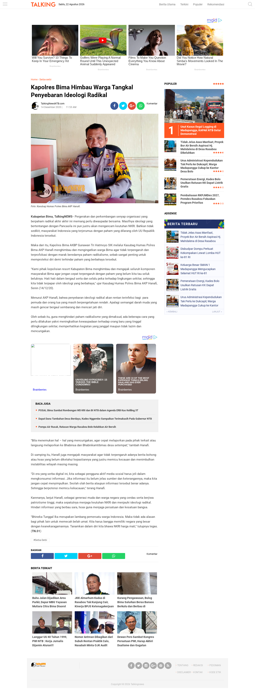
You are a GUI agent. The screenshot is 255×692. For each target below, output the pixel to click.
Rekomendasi (215, 4)
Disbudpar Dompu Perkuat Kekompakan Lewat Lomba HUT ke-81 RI (200, 253)
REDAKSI (198, 665)
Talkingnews (137, 684)
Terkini (184, 4)
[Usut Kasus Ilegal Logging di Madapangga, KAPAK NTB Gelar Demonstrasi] (194, 105)
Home (34, 79)
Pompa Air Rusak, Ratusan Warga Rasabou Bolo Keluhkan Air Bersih (77, 426)
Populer (198, 4)
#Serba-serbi (40, 540)
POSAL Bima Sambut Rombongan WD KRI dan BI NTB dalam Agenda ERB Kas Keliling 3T (88, 410)
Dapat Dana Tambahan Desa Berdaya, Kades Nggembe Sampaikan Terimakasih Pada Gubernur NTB (95, 418)
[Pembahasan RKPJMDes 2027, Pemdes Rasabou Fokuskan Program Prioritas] (170, 199)
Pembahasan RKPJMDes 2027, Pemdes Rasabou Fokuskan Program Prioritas (199, 199)
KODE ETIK (215, 672)
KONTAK (198, 672)
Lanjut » (217, 311)
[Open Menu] (5, 4)
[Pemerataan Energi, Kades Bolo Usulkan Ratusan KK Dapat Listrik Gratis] (170, 183)
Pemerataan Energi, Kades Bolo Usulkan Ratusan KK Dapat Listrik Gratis (201, 183)
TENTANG (182, 665)
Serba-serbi (45, 79)
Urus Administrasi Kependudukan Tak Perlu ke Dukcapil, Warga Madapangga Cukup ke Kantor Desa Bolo (201, 166)
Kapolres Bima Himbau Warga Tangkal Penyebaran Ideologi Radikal (82, 91)
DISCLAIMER (184, 672)
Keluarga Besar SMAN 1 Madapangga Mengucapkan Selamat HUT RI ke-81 (198, 269)
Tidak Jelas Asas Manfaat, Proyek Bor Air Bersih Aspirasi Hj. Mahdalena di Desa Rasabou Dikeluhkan (201, 147)
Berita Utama (167, 4)
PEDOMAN (215, 665)
